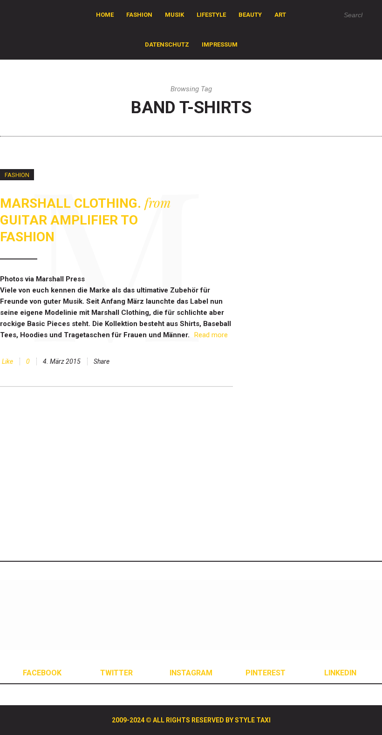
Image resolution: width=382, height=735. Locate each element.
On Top (309, 681)
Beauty (250, 14)
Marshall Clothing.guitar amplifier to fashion (85, 220)
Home (105, 14)
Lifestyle (211, 14)
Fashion (139, 14)
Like (6, 361)
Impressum (220, 44)
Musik (174, 14)
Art (280, 14)
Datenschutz (167, 44)
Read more (211, 335)
